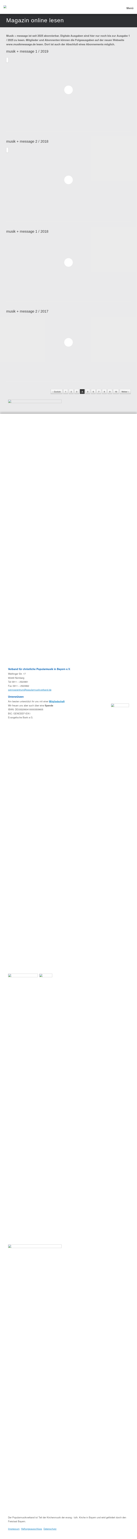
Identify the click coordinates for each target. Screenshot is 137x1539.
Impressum (14, 1528)
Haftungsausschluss (31, 1528)
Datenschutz (50, 1528)
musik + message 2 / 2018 (27, 141)
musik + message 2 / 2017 (27, 311)
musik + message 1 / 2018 (27, 231)
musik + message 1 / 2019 (27, 51)
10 (116, 391)
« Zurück (56, 391)
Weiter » (125, 391)
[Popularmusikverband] (5, 7)
